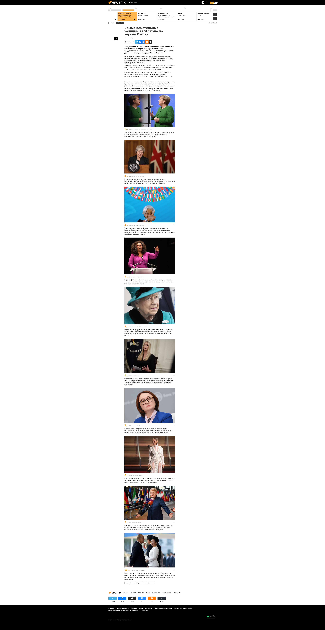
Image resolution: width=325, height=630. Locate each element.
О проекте (111, 608)
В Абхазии (141, 592)
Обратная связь (144, 610)
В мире (126, 583)
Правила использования (122, 608)
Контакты (134, 608)
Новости (132, 583)
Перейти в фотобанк (147, 129)
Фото (144, 583)
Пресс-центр (176, 592)
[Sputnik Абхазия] (117, 4)
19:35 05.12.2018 (128, 38)
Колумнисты (156, 592)
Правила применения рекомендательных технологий (123, 610)
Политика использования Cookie (183, 608)
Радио (148, 592)
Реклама (141, 608)
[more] (174, 129)
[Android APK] (211, 617)
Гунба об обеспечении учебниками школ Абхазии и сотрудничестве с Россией (126, 17)
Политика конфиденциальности (163, 608)
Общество (138, 583)
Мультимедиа (151, 583)
